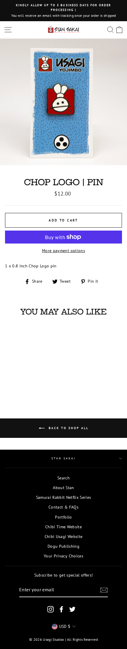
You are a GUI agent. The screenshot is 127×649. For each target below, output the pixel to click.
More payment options (63, 250)
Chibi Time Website (63, 526)
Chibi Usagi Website (63, 536)
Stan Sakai (63, 458)
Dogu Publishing (63, 546)
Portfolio (63, 517)
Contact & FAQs (63, 507)
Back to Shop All (68, 428)
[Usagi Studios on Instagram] (50, 609)
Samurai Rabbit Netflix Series (63, 497)
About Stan (63, 487)
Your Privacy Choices (63, 556)
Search (63, 478)
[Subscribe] (104, 590)
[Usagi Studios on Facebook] (61, 609)
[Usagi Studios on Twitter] (72, 609)
